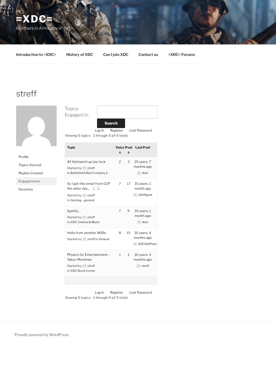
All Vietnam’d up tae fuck (86, 162)
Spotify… (74, 211)
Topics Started (30, 165)
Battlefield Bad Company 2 (89, 173)
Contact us (148, 54)
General (104, 239)
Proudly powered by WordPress (42, 334)
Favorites (26, 189)
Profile (24, 157)
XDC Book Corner (83, 271)
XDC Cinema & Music (85, 222)
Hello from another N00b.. (87, 233)
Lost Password (140, 130)
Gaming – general (82, 200)
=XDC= (34, 19)
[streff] (36, 150)
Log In (99, 130)
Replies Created (31, 173)
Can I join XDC (115, 54)
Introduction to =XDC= (36, 54)
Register (116, 130)
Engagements (29, 181)
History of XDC (79, 54)
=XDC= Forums (181, 54)
